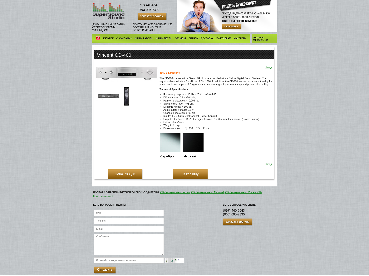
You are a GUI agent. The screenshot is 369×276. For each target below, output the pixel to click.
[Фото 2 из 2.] (126, 105)
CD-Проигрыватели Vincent (241, 192)
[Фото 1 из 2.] (109, 100)
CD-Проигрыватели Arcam (175, 192)
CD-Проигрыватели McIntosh (207, 192)
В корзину (191, 174)
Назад (268, 67)
